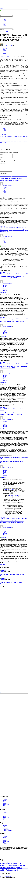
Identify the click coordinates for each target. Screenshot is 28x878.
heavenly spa (6, 865)
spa (12, 870)
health (2, 865)
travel (15, 870)
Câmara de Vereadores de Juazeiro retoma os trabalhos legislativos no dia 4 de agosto (12, 413)
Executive (5, 799)
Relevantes (5, 176)
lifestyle (11, 865)
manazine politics (14, 868)
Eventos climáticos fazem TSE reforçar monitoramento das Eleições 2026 (10, 179)
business (10, 863)
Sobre (4, 24)
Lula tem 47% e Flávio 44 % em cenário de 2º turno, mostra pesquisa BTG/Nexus (13, 277)
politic (2, 870)
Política (4, 21)
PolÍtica (4, 826)
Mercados (5, 825)
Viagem (4, 23)
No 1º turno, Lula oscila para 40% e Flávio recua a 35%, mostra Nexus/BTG (13, 367)
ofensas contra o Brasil (9, 489)
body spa (5, 863)
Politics (9, 870)
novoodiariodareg (7, 45)
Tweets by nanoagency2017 (6, 876)
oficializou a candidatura (14, 495)
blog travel (2, 863)
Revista (10, 457)
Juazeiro (2, 408)
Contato (4, 25)
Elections (5, 806)
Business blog (20, 863)
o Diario (4, 19)
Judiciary (5, 803)
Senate (4, 800)
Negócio (4, 20)
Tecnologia (5, 828)
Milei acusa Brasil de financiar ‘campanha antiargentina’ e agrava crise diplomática (12, 521)
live (15, 865)
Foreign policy (6, 804)
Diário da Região (7, 185)
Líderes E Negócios (7, 830)
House (4, 801)
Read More (2, 226)
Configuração (6, 829)
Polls (4, 805)
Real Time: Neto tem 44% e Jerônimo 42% (12, 321)
